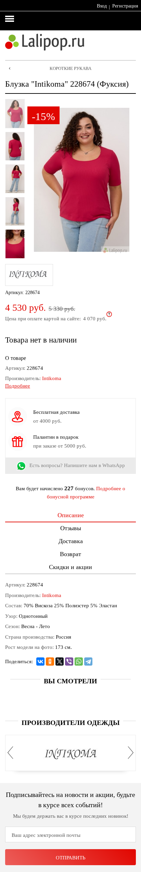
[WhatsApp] (79, 661)
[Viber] (69, 661)
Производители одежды (71, 722)
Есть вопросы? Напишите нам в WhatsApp (77, 465)
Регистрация (125, 6)
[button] (12, 752)
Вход (102, 6)
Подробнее (17, 386)
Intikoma (51, 378)
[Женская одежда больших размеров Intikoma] (70, 754)
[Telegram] (88, 661)
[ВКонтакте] (40, 661)
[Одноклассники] (50, 661)
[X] (59, 661)
